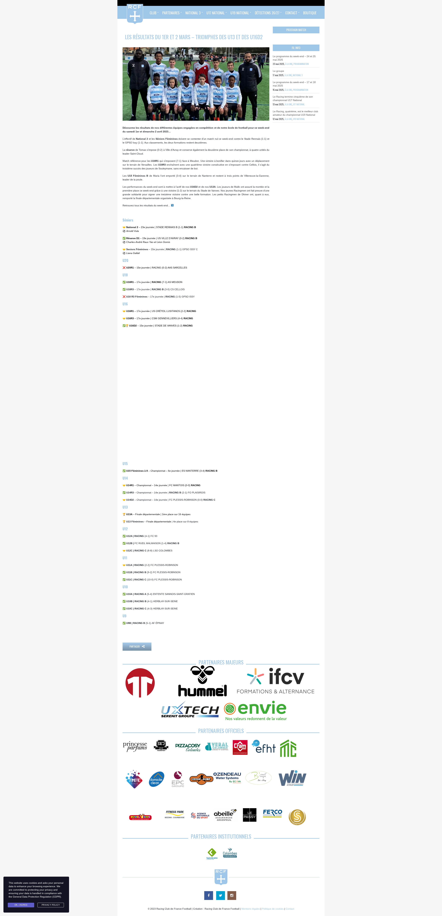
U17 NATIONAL (299, 104)
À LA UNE (288, 64)
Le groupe (278, 71)
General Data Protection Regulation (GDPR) (37, 896)
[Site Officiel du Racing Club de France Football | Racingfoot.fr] (125, 12)
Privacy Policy (51, 905)
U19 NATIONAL (299, 119)
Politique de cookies (273, 908)
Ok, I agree (21, 905)
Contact (290, 908)
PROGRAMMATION (301, 64)
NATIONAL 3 (298, 75)
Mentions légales (250, 908)
